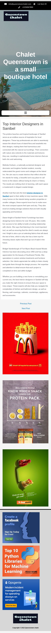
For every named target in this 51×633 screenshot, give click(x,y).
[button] (25, 112)
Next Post (26, 308)
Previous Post (25, 304)
